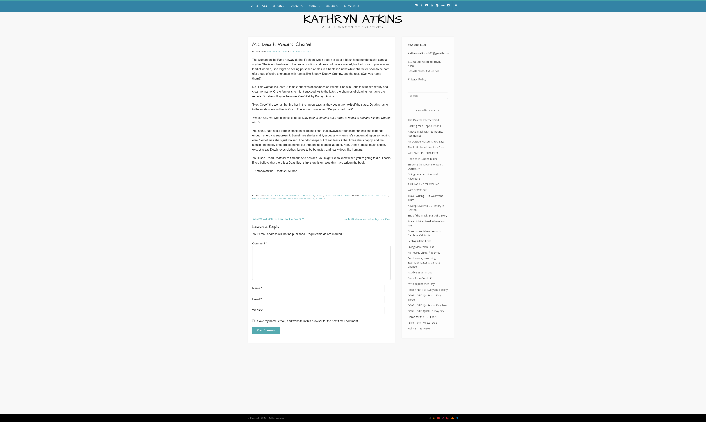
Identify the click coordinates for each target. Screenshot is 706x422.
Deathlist (368, 195)
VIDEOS (297, 6)
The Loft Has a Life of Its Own (426, 147)
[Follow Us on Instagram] (432, 5)
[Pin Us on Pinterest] (437, 5)
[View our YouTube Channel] (426, 5)
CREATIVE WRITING (288, 195)
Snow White (306, 198)
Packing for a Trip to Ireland (424, 126)
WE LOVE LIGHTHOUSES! (423, 153)
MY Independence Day (421, 284)
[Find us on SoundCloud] (443, 5)
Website (257, 310)
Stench (320, 198)
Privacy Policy (417, 79)
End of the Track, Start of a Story (427, 215)
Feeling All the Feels (419, 241)
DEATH (319, 195)
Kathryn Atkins (353, 19)
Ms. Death (382, 195)
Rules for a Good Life (420, 278)
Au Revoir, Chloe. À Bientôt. (424, 252)
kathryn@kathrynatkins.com (269, 385)
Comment (259, 243)
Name (257, 288)
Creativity (307, 195)
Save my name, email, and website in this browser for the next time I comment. (308, 321)
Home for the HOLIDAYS (422, 317)
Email (257, 299)
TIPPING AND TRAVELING (423, 184)
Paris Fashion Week (264, 198)
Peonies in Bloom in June (423, 158)
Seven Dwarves (288, 198)
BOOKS (279, 6)
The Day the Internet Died (423, 120)
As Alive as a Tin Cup (420, 272)
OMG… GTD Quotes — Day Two (427, 305)
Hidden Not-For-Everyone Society (428, 289)
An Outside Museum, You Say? (426, 141)
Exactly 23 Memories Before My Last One (366, 219)
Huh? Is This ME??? (419, 328)
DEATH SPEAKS (333, 195)
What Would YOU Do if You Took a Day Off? (278, 219)
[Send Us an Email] (416, 5)
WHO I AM (259, 6)
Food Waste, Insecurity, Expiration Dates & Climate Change (424, 262)
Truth (347, 195)
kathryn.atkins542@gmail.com (428, 53)
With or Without (417, 190)
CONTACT (352, 6)
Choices (270, 195)
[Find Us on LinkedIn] (448, 5)
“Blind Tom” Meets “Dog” (423, 322)
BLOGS (332, 6)
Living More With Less (421, 247)
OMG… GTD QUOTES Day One (426, 311)
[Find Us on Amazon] (421, 5)
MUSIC (314, 6)
